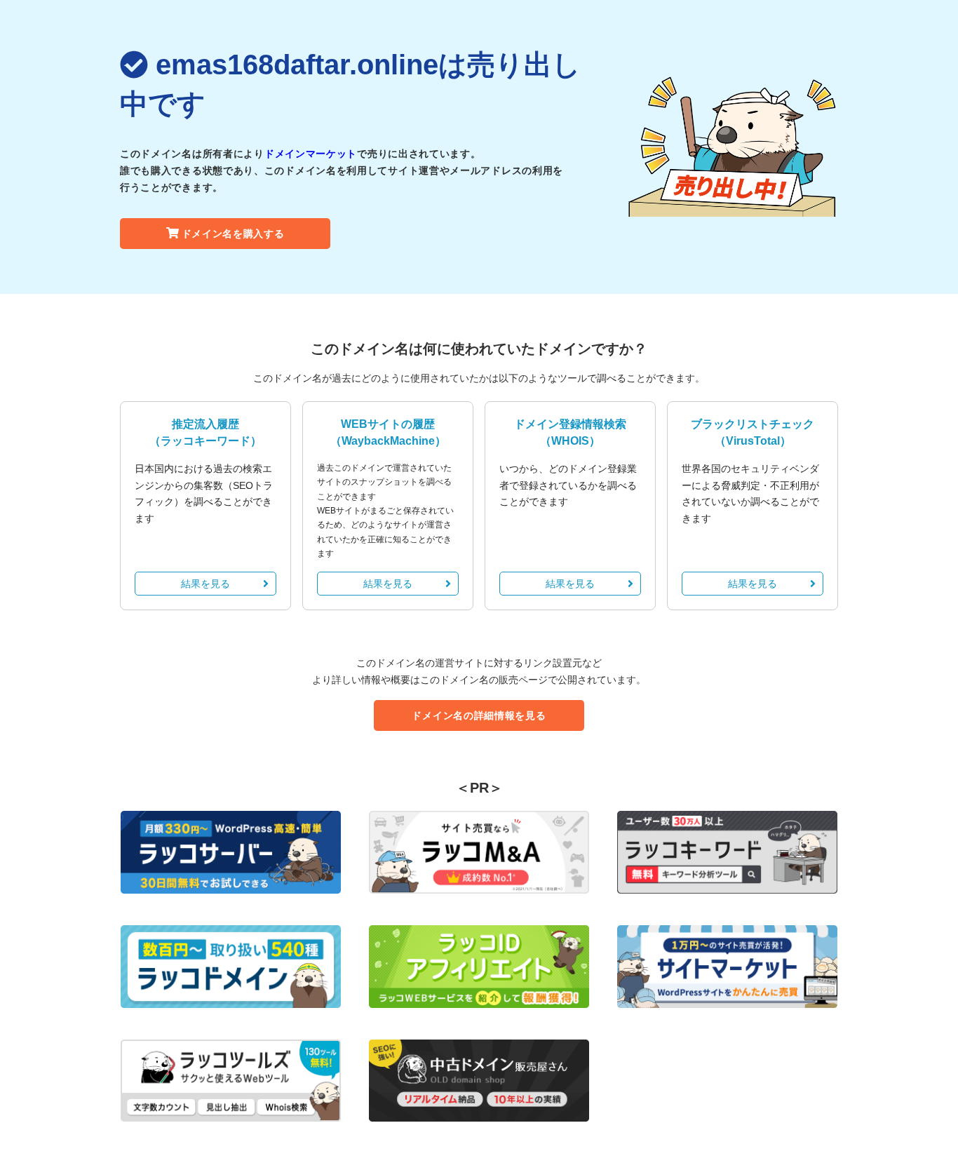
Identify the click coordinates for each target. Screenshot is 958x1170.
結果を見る (205, 583)
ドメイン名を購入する (233, 233)
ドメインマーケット (310, 153)
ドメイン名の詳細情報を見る (479, 715)
